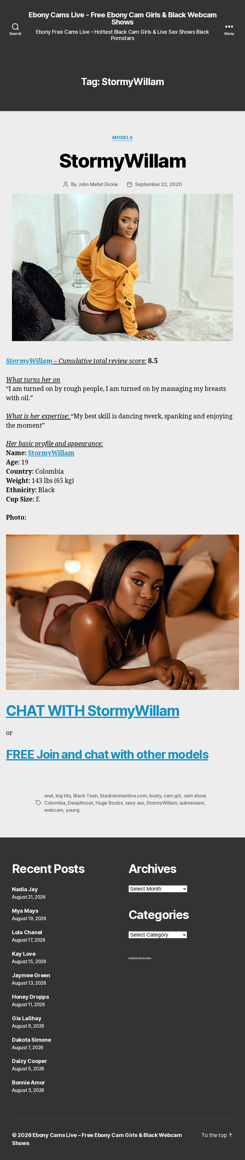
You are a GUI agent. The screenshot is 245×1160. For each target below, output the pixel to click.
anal (48, 796)
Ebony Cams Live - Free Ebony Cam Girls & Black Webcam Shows (122, 18)
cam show (195, 796)
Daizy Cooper (29, 1061)
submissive (192, 803)
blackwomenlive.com (123, 796)
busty (155, 796)
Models (122, 137)
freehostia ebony (134, 958)
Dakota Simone (31, 1040)
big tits (63, 796)
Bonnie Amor (28, 1082)
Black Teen (85, 796)
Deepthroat (80, 803)
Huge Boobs (109, 803)
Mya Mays (25, 911)
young (72, 810)
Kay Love (24, 954)
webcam (53, 810)
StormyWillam (122, 160)
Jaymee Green (31, 975)
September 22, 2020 (158, 184)
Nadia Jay (25, 889)
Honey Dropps (30, 997)
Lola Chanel (27, 932)
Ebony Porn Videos (145, 958)
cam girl (172, 796)
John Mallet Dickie (98, 184)
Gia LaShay (26, 1018)
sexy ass (134, 803)
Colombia (54, 803)
